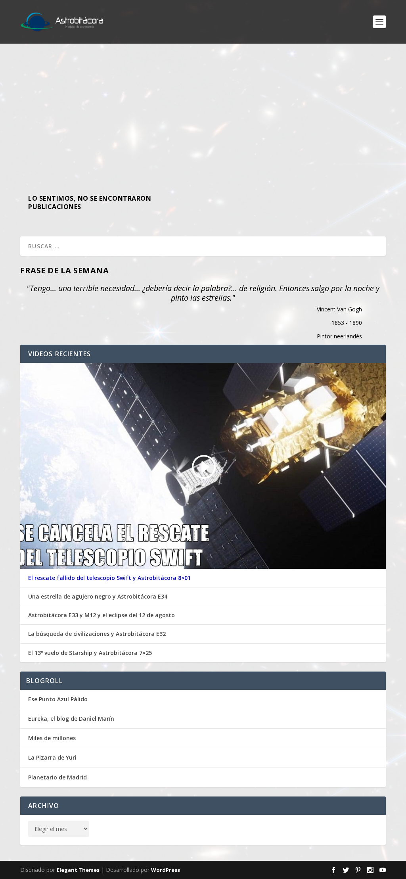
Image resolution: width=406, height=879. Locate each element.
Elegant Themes (78, 869)
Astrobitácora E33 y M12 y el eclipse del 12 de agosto (101, 615)
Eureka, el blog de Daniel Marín (71, 718)
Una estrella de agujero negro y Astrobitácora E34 (97, 596)
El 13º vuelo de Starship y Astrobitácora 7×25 (90, 652)
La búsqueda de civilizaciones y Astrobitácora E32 (97, 633)
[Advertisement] (203, 115)
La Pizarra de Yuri (52, 757)
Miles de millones (52, 738)
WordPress (165, 869)
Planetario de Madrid (57, 777)
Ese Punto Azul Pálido (58, 699)
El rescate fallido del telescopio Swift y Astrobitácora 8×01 (109, 578)
